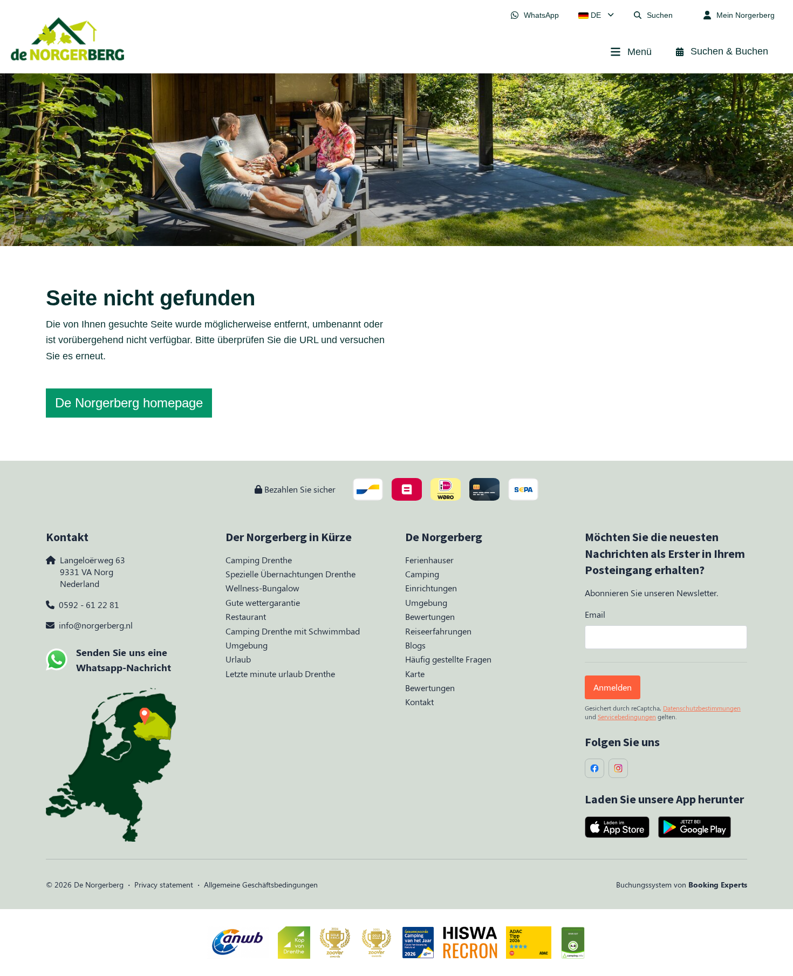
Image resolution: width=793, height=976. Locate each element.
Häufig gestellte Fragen (448, 659)
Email (595, 614)
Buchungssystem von (681, 884)
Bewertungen (430, 616)
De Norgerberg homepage (129, 402)
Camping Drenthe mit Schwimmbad (292, 631)
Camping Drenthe (258, 559)
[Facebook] (594, 768)
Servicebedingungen (627, 716)
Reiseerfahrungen (438, 631)
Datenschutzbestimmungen (702, 708)
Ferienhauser (429, 559)
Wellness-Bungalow (262, 587)
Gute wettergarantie (262, 602)
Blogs (415, 645)
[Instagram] (618, 768)
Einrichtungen (431, 587)
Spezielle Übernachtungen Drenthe (290, 573)
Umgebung (246, 645)
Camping (422, 573)
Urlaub (238, 659)
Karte (415, 673)
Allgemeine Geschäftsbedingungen (261, 884)
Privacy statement (163, 884)
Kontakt (419, 701)
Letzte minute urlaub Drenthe (280, 673)
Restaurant (245, 616)
